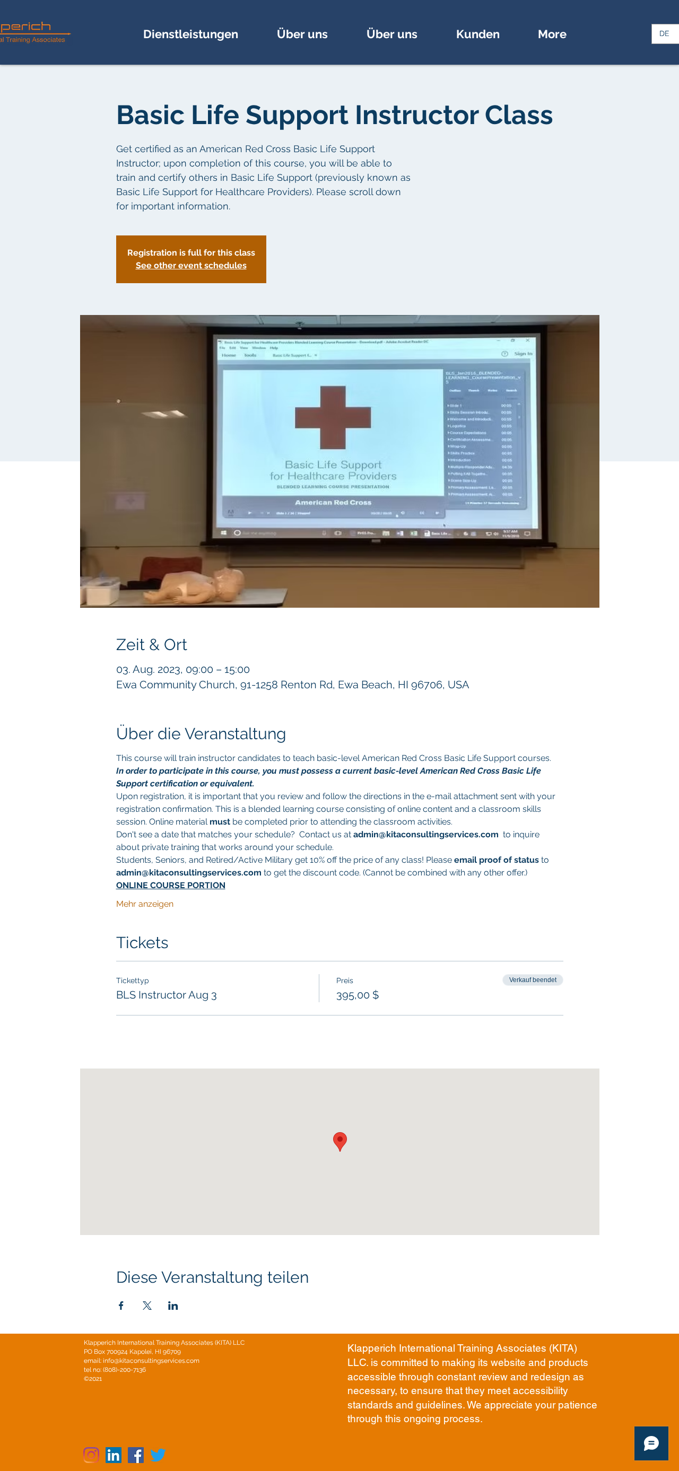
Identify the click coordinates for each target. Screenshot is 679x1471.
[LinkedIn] (113, 1455)
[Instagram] (91, 1455)
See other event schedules (191, 265)
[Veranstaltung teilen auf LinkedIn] (173, 1305)
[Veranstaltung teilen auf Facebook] (121, 1305)
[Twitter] (158, 1455)
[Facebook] (136, 1455)
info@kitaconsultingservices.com (151, 1360)
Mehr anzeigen (144, 904)
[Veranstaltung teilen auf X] (147, 1305)
